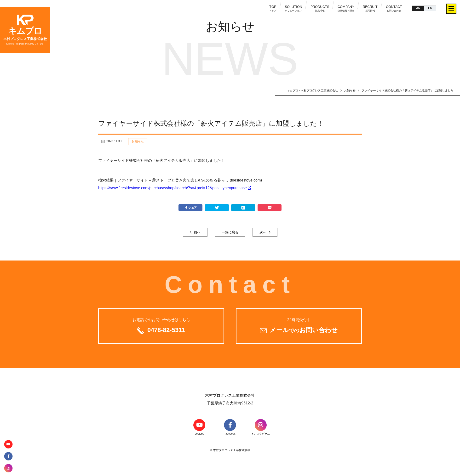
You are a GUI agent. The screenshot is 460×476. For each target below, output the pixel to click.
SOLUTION (293, 8)
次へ (263, 232)
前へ (197, 232)
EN (430, 8)
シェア (192, 207)
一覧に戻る (230, 232)
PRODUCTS (319, 8)
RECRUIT (370, 8)
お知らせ (138, 141)
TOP (272, 8)
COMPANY (346, 8)
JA (418, 8)
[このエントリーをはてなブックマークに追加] (243, 207)
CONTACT (394, 8)
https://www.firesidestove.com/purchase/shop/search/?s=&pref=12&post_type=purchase (172, 188)
